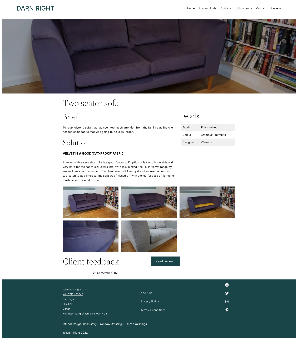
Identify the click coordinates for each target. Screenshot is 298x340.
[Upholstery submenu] (251, 8)
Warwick (206, 142)
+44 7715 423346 (73, 294)
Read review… (166, 261)
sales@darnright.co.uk (75, 289)
